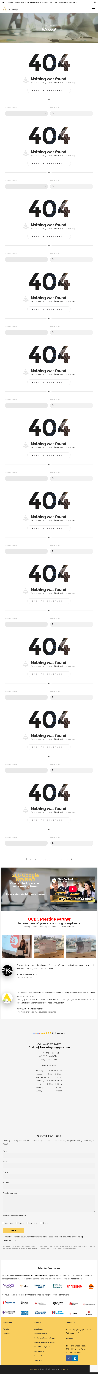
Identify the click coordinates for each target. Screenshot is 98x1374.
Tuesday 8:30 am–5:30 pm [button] (49, 1074)
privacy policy (31, 1248)
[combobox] (26, 113)
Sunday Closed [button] (49, 1091)
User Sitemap (63, 1369)
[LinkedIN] (94, 2)
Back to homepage (47, 90)
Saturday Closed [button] (49, 1087)
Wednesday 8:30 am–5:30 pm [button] (49, 1077)
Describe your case (10, 1193)
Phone (5, 1172)
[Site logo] (10, 9)
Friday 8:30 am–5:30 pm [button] (49, 1084)
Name (5, 1151)
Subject (6, 1182)
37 (67, 859)
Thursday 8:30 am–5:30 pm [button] (49, 1081)
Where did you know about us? (14, 1216)
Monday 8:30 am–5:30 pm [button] (49, 1071)
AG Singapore (34, 1369)
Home (45, 25)
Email (5, 1161)
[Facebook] (91, 2)
